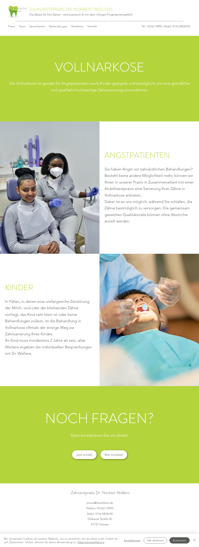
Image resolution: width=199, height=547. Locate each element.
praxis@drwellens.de (100, 503)
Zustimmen (179, 540)
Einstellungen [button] (132, 540)
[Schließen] (194, 540)
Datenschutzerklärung (91, 542)
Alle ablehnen (155, 540)
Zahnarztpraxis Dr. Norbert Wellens (100, 493)
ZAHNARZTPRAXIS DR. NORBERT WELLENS (71, 9)
